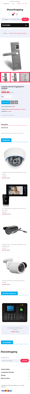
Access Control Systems (9, 115)
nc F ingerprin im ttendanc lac (15, 328)
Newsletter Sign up (5, 357)
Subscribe (24, 360)
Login (26, 3)
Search (25, 19)
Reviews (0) (4, 127)
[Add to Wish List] (12, 102)
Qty (2, 96)
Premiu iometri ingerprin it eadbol (17, 33)
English (7, 3)
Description (4, 124)
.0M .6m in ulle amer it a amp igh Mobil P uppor (13, 280)
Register (19, 3)
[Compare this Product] (16, 102)
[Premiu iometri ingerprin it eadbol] (5, 77)
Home (5, 33)
